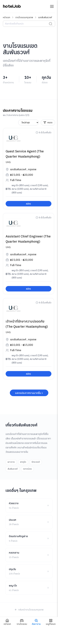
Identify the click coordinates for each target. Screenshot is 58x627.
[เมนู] (52, 6)
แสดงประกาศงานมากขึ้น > (29, 393)
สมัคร (28, 203)
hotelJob (12, 6)
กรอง (49, 122)
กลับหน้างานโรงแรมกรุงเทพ (31, 609)
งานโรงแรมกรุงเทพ (24, 17)
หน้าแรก (6, 17)
